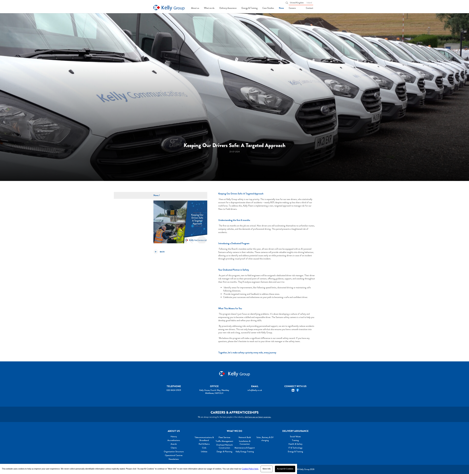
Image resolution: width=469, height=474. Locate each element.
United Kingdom (297, 2)
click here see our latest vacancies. (258, 417)
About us (195, 8)
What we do (209, 8)
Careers (292, 8)
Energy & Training (249, 8)
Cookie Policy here (250, 469)
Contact (309, 8)
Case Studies (268, 8)
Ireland (309, 2)
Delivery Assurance (228, 8)
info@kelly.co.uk (255, 390)
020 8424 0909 (173, 390)
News (281, 8)
